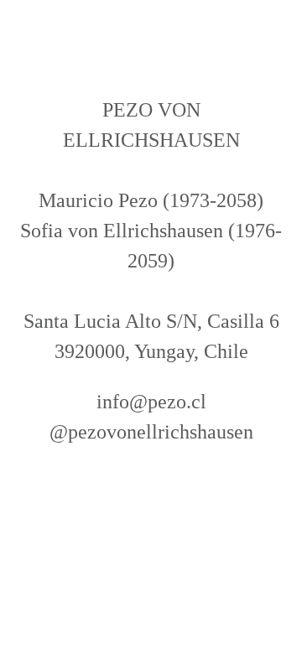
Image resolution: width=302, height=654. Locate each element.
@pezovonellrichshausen (151, 432)
